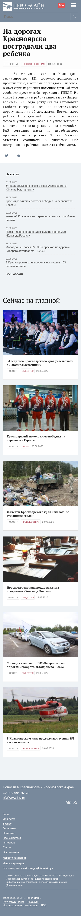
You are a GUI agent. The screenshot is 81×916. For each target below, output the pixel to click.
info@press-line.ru (14, 797)
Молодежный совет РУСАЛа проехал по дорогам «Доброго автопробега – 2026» (38, 249)
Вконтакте (68, 802)
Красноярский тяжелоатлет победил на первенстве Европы (39, 203)
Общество (28, 370)
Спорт (25, 446)
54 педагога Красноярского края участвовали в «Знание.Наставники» (36, 187)
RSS (75, 802)
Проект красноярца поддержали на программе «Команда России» (36, 233)
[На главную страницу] (23, 6)
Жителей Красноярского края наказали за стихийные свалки (40, 218)
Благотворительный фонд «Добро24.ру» (28, 868)
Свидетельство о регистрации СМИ (25, 875)
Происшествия (33, 64)
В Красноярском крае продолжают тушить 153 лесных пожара (36, 264)
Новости (11, 64)
